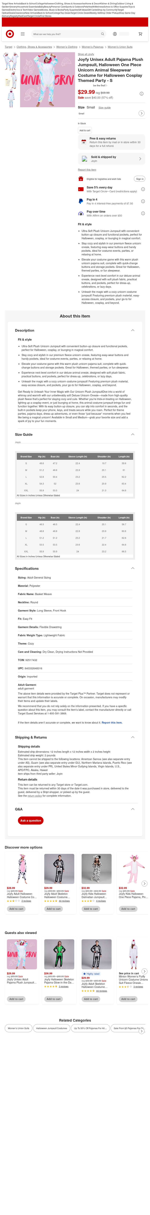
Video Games (34, 9)
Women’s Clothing (66, 47)
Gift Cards (92, 9)
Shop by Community (107, 9)
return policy (35, 795)
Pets (86, 6)
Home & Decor (92, 3)
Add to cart (85, 130)
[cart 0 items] (140, 34)
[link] (93, 85)
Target (8, 47)
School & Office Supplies (116, 6)
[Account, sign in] (122, 34)
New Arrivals (31, 12)
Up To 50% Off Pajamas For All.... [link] (90, 1028)
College (40, 3)
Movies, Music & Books (52, 9)
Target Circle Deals (79, 12)
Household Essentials (28, 6)
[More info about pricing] (141, 93)
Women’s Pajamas (92, 47)
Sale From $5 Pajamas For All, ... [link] (130, 1028)
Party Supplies (71, 9)
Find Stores (45, 15)
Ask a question (30, 820)
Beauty (47, 6)
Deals (12, 12)
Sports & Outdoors (74, 6)
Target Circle (33, 15)
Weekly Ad (94, 12)
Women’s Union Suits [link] (18, 1028)
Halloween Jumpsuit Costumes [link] (51, 1028)
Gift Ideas (82, 9)
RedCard (22, 15)
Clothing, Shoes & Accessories (70, 3)
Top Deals (65, 12)
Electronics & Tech (18, 9)
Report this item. (112, 722)
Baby (41, 6)
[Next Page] (142, 113)
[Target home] (9, 34)
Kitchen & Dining (108, 3)
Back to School (28, 3)
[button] (93, 85)
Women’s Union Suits (120, 47)
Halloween (49, 3)
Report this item (87, 169)
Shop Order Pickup (109, 12)
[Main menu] (23, 34)
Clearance (20, 12)
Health (91, 6)
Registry (14, 15)
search (103, 34)
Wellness (99, 6)
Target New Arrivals (11, 3)
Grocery (13, 6)
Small (81, 113)
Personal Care (58, 6)
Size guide (105, 107)
